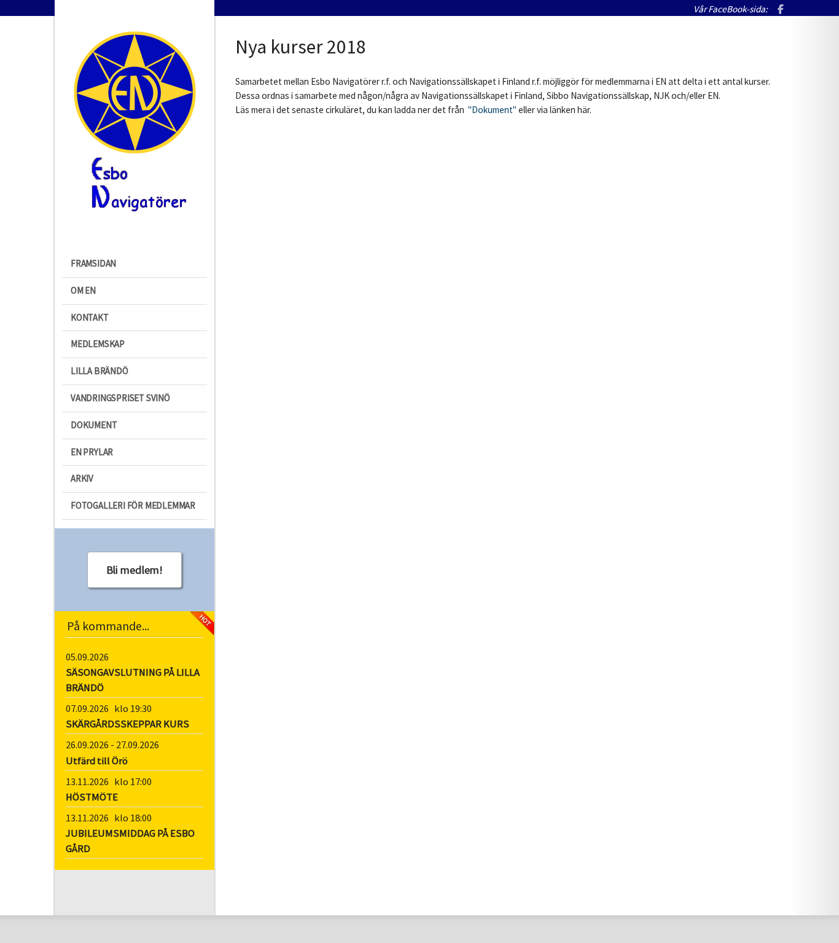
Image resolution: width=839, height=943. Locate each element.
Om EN (83, 290)
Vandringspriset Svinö (120, 398)
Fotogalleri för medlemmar (133, 505)
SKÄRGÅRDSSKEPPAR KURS (127, 724)
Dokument (94, 425)
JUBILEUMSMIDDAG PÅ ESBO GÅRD (130, 841)
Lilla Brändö (99, 371)
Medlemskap (98, 344)
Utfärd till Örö (97, 760)
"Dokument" (491, 109)
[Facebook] (780, 10)
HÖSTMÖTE (92, 797)
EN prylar (92, 452)
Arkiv (82, 478)
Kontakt (90, 317)
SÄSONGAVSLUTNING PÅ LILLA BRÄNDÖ (133, 680)
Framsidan (93, 263)
